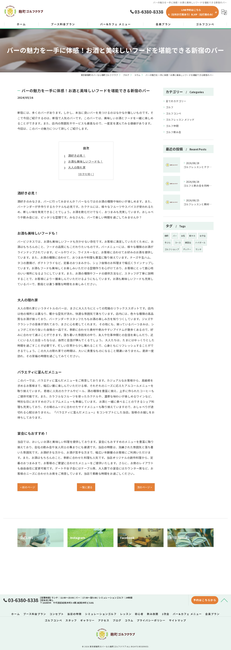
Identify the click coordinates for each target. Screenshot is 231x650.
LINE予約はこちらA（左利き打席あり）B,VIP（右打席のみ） (191, 12)
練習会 (188, 242)
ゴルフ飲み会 (173, 132)
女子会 (203, 235)
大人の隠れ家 (77, 167)
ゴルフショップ (172, 249)
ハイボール (200, 242)
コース (178, 242)
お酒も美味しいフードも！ (85, 161)
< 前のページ (27, 487)
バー (175, 235)
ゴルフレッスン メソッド (180, 119)
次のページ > (144, 487)
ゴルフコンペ (173, 113)
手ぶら (168, 242)
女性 (183, 235)
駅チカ (192, 235)
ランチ (198, 249)
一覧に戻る (86, 487)
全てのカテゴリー (176, 101)
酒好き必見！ (77, 155)
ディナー (187, 249)
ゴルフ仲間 (172, 126)
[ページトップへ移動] (224, 600)
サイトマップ (177, 620)
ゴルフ (170, 107)
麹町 (167, 235)
